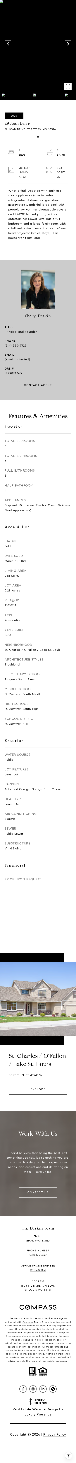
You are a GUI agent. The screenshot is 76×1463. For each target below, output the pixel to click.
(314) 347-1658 (38, 1269)
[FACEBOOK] (23, 1389)
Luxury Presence (38, 1414)
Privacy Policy (54, 1434)
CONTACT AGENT (38, 385)
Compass (28, 1322)
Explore (38, 1089)
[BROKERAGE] (53, 1389)
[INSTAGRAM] (33, 1389)
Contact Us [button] (38, 1192)
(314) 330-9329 (16, 345)
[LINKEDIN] (43, 1389)
